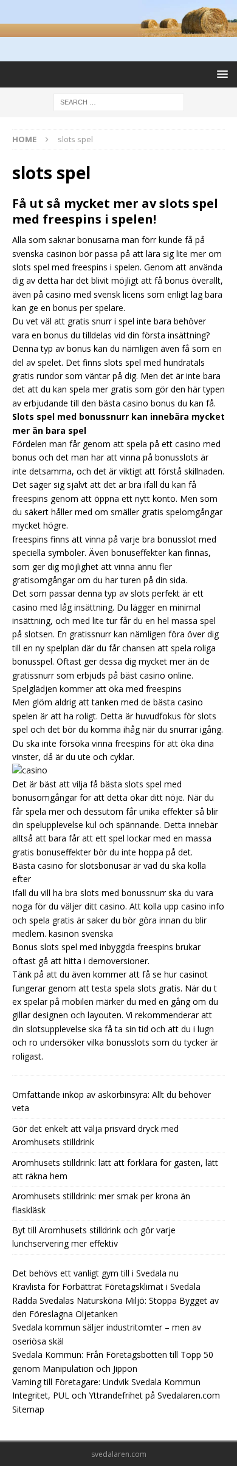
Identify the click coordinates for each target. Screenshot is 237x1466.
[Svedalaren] (118, 30)
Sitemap (28, 1409)
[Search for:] (118, 101)
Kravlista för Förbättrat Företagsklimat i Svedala (106, 1286)
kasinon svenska (81, 933)
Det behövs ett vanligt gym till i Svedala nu (95, 1273)
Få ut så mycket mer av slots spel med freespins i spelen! (115, 211)
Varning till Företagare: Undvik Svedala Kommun (106, 1382)
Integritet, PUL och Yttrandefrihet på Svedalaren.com (116, 1395)
